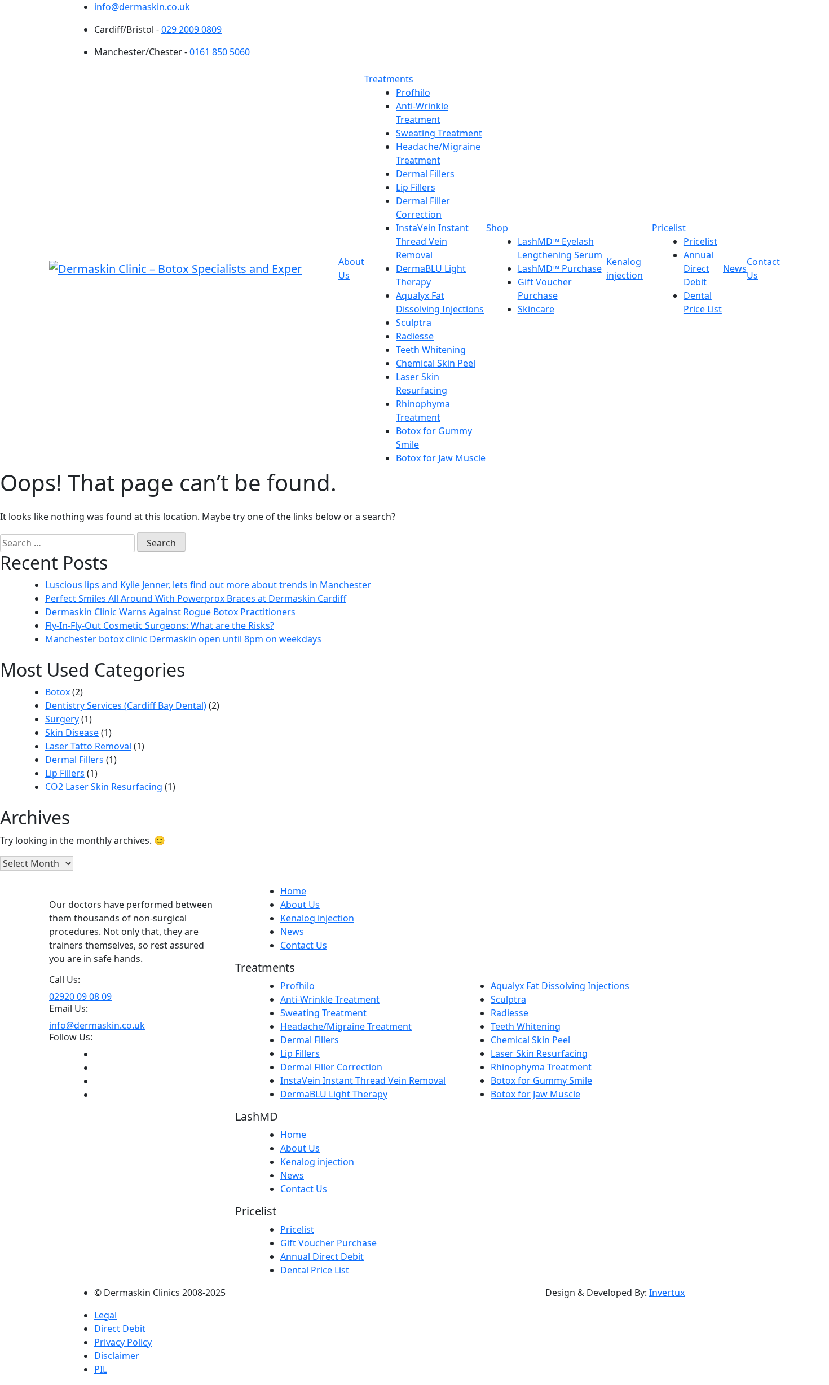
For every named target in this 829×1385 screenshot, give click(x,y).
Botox (57, 692)
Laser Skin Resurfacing (539, 1053)
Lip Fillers (415, 187)
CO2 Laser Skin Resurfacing (103, 786)
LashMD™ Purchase (560, 268)
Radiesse (415, 336)
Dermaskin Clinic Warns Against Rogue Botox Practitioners (170, 612)
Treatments (388, 79)
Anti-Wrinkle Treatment (330, 999)
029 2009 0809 (191, 29)
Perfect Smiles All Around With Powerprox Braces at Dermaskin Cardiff (195, 598)
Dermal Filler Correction (331, 1067)
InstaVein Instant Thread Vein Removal (432, 241)
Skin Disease (72, 732)
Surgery (62, 719)
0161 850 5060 (219, 52)
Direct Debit (119, 1328)
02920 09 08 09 (80, 996)
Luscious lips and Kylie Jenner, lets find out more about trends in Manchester (208, 585)
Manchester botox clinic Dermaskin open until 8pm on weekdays (183, 639)
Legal (105, 1315)
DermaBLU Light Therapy (333, 1094)
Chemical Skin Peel (435, 363)
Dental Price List (314, 1270)
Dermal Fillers (425, 173)
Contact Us (303, 945)
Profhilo (413, 92)
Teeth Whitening (431, 349)
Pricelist (669, 228)
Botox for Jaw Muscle (441, 458)
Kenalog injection (317, 918)
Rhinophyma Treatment (541, 1067)
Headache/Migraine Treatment (346, 1026)
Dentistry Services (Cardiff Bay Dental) (125, 705)
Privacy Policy (123, 1342)
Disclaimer (116, 1355)
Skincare (536, 309)
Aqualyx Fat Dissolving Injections (560, 986)
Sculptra (413, 322)
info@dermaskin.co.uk (142, 7)
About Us (300, 904)
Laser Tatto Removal (88, 746)
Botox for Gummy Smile (541, 1080)
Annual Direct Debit (698, 268)
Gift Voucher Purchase (328, 1243)
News (735, 268)
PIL (100, 1369)
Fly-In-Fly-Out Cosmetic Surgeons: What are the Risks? (159, 625)
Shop (497, 228)
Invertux (667, 1292)
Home (293, 891)
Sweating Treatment (439, 133)
